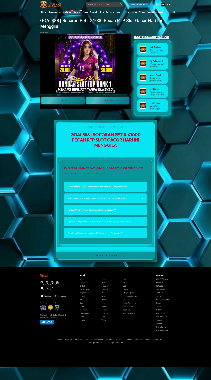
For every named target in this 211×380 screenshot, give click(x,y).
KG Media (159, 293)
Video (103, 320)
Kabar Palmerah (55, 339)
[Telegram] (52, 283)
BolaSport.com (161, 317)
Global (82, 286)
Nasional (83, 283)
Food (103, 303)
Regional (83, 293)
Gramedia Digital (162, 330)
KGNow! (159, 296)
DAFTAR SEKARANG (105, 255)
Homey (104, 300)
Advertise (78, 339)
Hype (103, 293)
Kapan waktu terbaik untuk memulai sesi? (105, 210)
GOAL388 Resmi (162, 279)
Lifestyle (110, 12)
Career (147, 339)
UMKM (104, 306)
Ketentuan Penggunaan (94, 339)
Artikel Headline (129, 313)
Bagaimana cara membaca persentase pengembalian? (105, 186)
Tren (118, 12)
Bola (102, 12)
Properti (150, 12)
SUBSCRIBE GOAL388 (138, 4)
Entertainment (85, 313)
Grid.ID (158, 310)
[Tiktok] (52, 288)
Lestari (125, 13)
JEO (124, 286)
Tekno (85, 12)
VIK (124, 283)
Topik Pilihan (128, 310)
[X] (47, 283)
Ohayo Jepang (128, 293)
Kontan (158, 303)
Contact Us (157, 339)
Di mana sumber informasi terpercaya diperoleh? (105, 233)
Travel (168, 12)
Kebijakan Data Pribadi (114, 339)
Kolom (125, 279)
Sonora (158, 306)
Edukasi (159, 12)
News (43, 12)
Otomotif (94, 12)
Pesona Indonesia (130, 296)
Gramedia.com (161, 327)
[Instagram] (57, 283)
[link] (163, 4)
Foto (103, 317)
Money (142, 12)
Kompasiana (160, 289)
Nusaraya (52, 12)
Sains (82, 317)
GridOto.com (160, 313)
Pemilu (82, 296)
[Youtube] (42, 288)
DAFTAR (108, 100)
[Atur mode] (157, 4)
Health (134, 12)
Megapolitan (84, 289)
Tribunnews (160, 323)
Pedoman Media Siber (134, 339)
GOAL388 (44, 32)
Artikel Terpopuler (129, 303)
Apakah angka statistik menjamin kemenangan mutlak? (105, 221)
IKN (81, 300)
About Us (68, 339)
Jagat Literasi (65, 12)
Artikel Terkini (128, 306)
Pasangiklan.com (162, 300)
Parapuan (105, 313)
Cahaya (77, 12)
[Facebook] (42, 283)
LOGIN (63, 100)
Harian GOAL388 (162, 283)
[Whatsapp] (47, 288)
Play (124, 300)
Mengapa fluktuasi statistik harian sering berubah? (105, 198)
